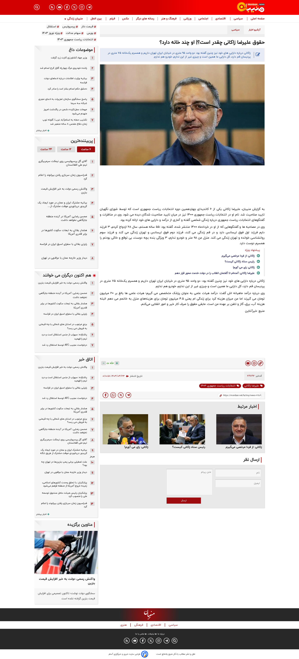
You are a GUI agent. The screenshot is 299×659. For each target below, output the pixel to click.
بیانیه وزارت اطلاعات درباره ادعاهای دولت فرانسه (65, 80)
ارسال (184, 500)
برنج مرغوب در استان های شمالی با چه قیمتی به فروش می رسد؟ (63, 326)
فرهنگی (139, 625)
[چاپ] (254, 363)
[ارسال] (248, 363)
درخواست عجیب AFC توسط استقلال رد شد (64, 345)
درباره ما (161, 634)
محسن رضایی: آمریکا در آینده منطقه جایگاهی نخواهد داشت (66, 218)
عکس (125, 18)
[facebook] (105, 395)
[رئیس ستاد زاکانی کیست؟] (182, 429)
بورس (90, 33)
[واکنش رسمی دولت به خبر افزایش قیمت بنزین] (66, 552)
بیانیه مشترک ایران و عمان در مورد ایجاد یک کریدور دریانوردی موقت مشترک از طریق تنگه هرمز (67, 453)
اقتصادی (221, 18)
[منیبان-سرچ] (174, 640)
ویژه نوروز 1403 (51, 33)
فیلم (112, 18)
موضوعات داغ (81, 50)
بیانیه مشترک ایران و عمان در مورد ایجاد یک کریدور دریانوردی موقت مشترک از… (62, 204)
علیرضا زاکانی (251, 386)
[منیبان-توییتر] (74, 7)
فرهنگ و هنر (168, 18)
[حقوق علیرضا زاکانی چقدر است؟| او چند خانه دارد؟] (128, 395)
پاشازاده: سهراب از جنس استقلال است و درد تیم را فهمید (64, 336)
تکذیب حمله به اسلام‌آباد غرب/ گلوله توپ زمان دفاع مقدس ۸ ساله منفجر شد (65, 122)
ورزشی (187, 18)
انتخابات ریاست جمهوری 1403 (218, 386)
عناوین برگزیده (80, 524)
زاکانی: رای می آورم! (244, 267)
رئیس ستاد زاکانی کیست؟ (240, 261)
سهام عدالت (73, 33)
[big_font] (117, 363)
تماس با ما (140, 634)
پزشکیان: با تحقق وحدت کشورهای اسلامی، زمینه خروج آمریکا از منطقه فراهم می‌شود (64, 484)
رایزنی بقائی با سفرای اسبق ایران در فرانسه (63, 244)
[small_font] (103, 363)
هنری (124, 625)
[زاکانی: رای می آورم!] (125, 429)
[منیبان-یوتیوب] (59, 7)
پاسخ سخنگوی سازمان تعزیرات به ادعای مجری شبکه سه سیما (62, 101)
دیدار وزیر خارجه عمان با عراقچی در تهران (64, 258)
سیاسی (239, 18)
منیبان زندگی (75, 18)
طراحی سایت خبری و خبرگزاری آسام (124, 654)
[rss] (52, 7)
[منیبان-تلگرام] (89, 7)
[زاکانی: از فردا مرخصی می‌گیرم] (239, 429)
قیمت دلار (87, 26)
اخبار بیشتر (41, 130)
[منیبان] (230, 7)
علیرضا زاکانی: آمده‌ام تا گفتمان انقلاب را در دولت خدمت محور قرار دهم (215, 273)
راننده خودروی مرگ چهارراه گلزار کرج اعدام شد (63, 68)
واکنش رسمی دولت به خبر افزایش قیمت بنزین (62, 283)
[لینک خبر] (260, 363)
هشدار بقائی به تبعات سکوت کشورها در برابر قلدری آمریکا (63, 305)
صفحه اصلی (258, 18)
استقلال (51, 26)
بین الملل (96, 18)
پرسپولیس (68, 26)
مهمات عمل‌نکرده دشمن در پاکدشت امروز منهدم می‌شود (65, 111)
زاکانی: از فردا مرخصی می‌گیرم (238, 256)
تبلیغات (151, 634)
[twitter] (121, 395)
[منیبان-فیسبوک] (67, 7)
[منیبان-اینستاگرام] (82, 7)
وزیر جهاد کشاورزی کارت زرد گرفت (69, 57)
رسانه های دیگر (145, 18)
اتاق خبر (86, 359)
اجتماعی (203, 18)
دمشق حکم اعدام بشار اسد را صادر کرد (67, 88)
